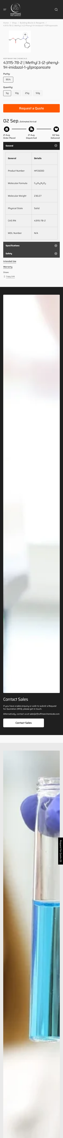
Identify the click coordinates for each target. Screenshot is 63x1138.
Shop (14, 23)
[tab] (31, 146)
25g (28, 93)
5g (8, 93)
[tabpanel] (31, 196)
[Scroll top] (59, 1134)
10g (18, 93)
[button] (4, 9)
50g (39, 93)
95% (9, 80)
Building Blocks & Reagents (32, 23)
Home (6, 23)
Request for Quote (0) (61, 851)
